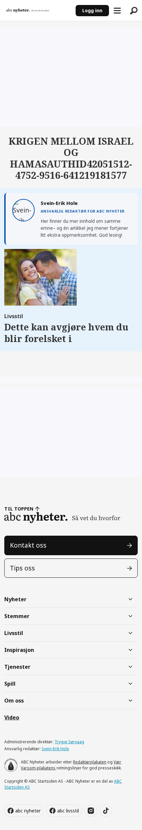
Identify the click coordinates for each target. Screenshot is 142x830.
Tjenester (17, 666)
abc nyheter (28, 810)
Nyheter (15, 599)
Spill (10, 683)
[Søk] (133, 10)
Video (11, 717)
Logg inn (92, 10)
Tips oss (22, 568)
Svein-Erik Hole (55, 749)
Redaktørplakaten (89, 762)
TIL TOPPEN (18, 509)
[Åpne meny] (117, 10)
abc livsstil (68, 810)
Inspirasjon (19, 650)
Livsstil (13, 633)
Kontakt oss (28, 545)
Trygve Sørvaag (69, 742)
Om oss (14, 700)
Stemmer (16, 616)
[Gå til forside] (37, 10)
